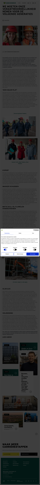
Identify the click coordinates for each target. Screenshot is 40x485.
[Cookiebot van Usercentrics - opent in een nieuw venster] (34, 230)
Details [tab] (20, 233)
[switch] (15, 249)
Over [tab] (33, 233)
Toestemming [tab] (6, 233)
